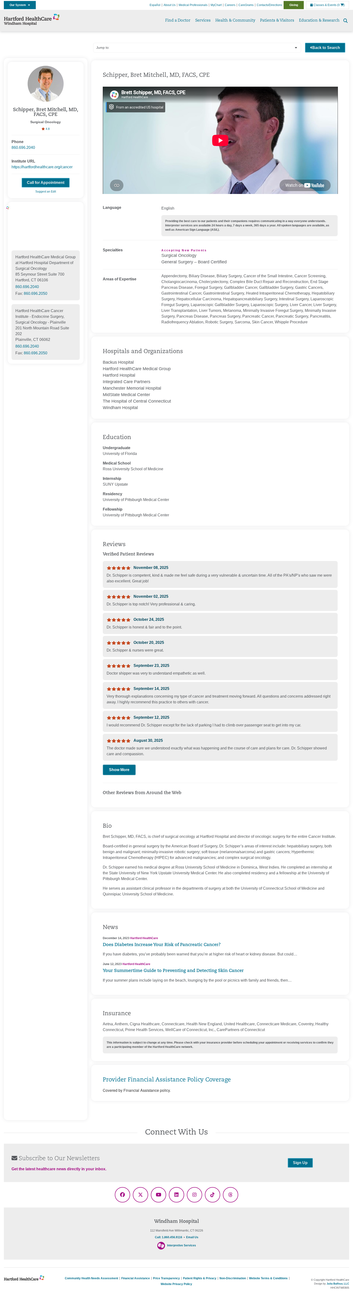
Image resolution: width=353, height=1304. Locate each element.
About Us (170, 5)
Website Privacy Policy (176, 1284)
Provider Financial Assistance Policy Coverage (167, 1080)
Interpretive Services (181, 1245)
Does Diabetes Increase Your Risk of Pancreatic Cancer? (162, 945)
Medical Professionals (193, 5)
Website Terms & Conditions (268, 1278)
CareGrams (246, 5)
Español (155, 5)
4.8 (47, 129)
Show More (119, 770)
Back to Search (326, 48)
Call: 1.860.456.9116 (168, 1237)
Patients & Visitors (277, 21)
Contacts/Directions (269, 5)
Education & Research (319, 21)
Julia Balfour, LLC (338, 1283)
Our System (19, 5)
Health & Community (235, 21)
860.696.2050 (35, 293)
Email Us (192, 1237)
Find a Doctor (177, 21)
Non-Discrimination (232, 1278)
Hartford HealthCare (144, 938)
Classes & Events (324, 5)
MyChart (216, 5)
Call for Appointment (45, 183)
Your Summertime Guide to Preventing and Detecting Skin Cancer (173, 971)
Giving (293, 5)
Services (203, 21)
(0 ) (341, 5)
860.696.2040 (23, 147)
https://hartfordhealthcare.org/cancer (42, 167)
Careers (230, 5)
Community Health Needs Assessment (91, 1278)
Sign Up (300, 1163)
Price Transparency (166, 1278)
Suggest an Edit (45, 191)
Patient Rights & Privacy (199, 1278)
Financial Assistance (135, 1278)
